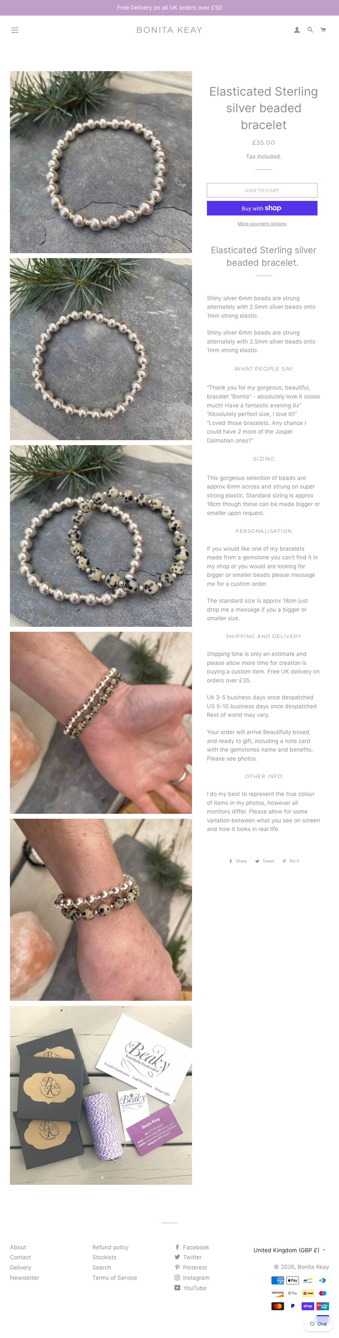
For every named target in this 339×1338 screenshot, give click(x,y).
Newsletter (24, 1277)
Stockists (104, 1257)
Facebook (195, 1247)
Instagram (195, 1277)
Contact (20, 1257)
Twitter (191, 1257)
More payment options (262, 223)
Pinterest (194, 1267)
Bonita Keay (169, 30)
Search (101, 1267)
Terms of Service (114, 1277)
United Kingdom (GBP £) (286, 1250)
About (18, 1247)
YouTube (194, 1288)
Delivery (20, 1267)
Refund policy (110, 1247)
